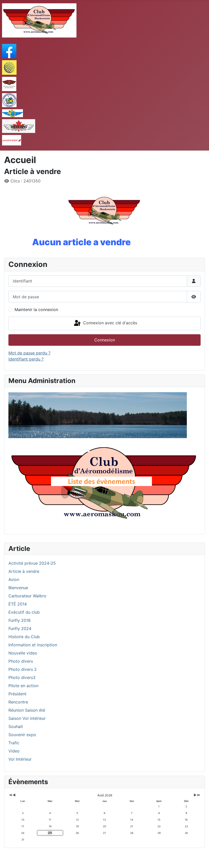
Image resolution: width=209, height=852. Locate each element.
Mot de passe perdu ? (29, 352)
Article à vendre (23, 571)
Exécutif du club (24, 612)
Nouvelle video (22, 653)
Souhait (15, 726)
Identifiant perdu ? (26, 359)
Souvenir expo (22, 734)
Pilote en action (23, 685)
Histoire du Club (24, 636)
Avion (13, 579)
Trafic (13, 742)
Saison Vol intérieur (27, 718)
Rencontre (18, 702)
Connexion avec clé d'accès (109, 323)
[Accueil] (97, 414)
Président (17, 693)
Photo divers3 (21, 677)
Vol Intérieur (20, 759)
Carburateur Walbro (27, 595)
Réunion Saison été (26, 710)
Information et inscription (32, 644)
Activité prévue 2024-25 (32, 563)
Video (14, 751)
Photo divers (20, 661)
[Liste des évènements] (104, 484)
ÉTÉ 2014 (17, 604)
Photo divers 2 (22, 669)
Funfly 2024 (19, 628)
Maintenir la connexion (36, 309)
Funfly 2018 (19, 620)
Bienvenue (18, 587)
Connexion (104, 339)
